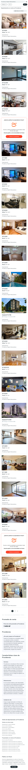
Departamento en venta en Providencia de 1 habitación (12, 741)
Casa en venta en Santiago (7, 725)
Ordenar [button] (3, 4)
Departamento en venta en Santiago (8, 724)
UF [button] (9, 4)
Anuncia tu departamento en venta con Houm (11, 759)
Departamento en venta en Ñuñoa (8, 727)
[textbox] (13, 1)
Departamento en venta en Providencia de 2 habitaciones (12, 743)
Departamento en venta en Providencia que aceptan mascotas (13, 744)
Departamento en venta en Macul (8, 730)
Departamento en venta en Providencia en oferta (10, 746)
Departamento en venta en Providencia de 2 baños (11, 750)
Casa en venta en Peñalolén (7, 735)
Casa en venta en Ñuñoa (6, 729)
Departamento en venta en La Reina (8, 732)
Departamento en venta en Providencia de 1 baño (11, 749)
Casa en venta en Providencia (7, 740)
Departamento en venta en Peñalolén (8, 733)
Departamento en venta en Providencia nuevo (10, 747)
